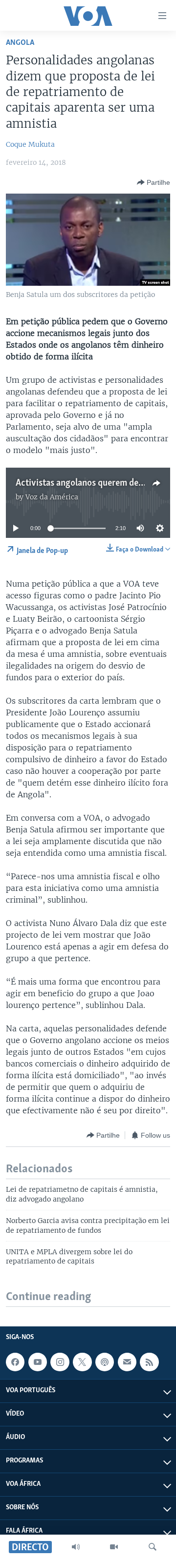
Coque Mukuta (30, 144)
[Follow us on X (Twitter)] (82, 1362)
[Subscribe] (127, 1362)
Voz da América (51, 497)
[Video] (114, 1547)
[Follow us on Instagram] (59, 1362)
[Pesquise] (152, 1547)
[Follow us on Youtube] (37, 1362)
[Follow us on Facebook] (15, 1362)
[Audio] (75, 1547)
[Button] (153, 182)
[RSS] (149, 1362)
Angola (20, 43)
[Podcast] (104, 1362)
